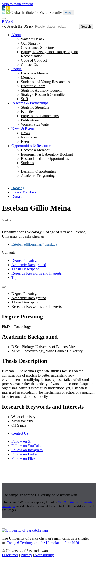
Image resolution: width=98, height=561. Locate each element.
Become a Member (35, 73)
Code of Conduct (34, 60)
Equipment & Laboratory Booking (47, 154)
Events (26, 141)
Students (27, 163)
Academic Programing (38, 176)
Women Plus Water (35, 124)
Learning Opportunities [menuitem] (38, 171)
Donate (16, 196)
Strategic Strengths (35, 107)
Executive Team (33, 86)
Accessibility (44, 555)
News (25, 133)
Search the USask (20, 26)
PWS (7, 21)
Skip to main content (17, 4)
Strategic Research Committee (43, 94)
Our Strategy (30, 43)
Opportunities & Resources (31, 146)
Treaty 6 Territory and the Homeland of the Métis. (44, 543)
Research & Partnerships (29, 103)
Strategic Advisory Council (41, 90)
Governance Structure (37, 48)
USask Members (23, 192)
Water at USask (32, 39)
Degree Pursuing (24, 260)
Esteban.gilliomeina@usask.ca (34, 244)
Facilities (27, 112)
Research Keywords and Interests (36, 273)
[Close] (4, 18)
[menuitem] (53, 50)
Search (86, 26)
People (16, 69)
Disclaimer (10, 555)
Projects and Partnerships (40, 116)
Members (28, 77)
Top (14, 278)
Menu (68, 12)
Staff (24, 99)
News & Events (23, 129)
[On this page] (4, 287)
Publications (30, 120)
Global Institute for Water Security (36, 12)
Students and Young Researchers (45, 82)
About (16, 35)
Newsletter (29, 137)
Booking (17, 188)
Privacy (26, 555)
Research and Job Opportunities (45, 158)
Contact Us (29, 65)
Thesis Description (25, 269)
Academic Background (28, 265)
